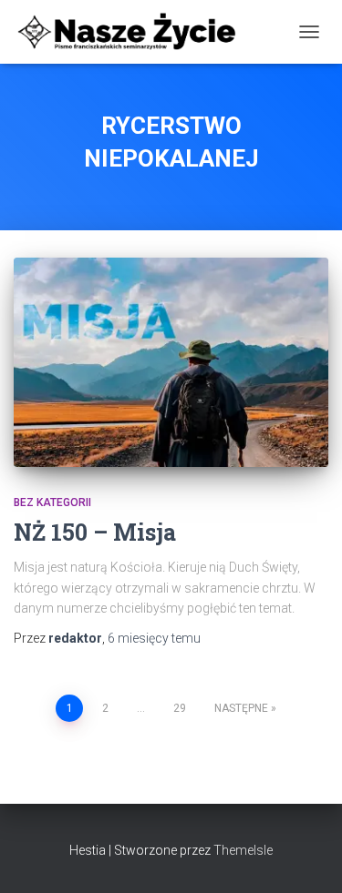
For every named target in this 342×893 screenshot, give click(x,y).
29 (179, 708)
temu (154, 638)
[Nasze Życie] (133, 32)
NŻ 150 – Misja (95, 532)
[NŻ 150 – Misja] (171, 362)
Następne (241, 708)
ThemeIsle (243, 850)
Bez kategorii (52, 502)
